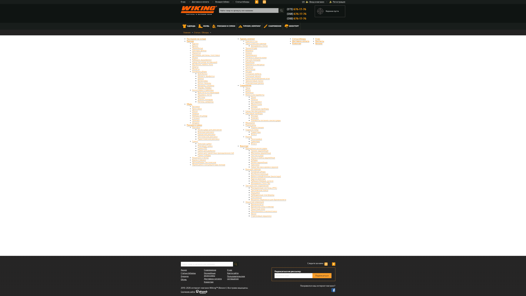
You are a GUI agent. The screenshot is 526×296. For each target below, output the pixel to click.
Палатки (249, 67)
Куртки (195, 43)
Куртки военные (258, 178)
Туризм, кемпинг (252, 26)
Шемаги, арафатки (206, 76)
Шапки (201, 78)
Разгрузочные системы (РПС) (264, 188)
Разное (248, 137)
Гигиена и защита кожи (256, 57)
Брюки (195, 46)
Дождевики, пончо (259, 46)
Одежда (191, 26)
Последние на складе (196, 39)
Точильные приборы (260, 109)
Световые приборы (254, 113)
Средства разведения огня (257, 78)
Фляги (254, 134)
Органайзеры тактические (204, 162)
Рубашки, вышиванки (201, 60)
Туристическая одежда (255, 43)
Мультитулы (256, 104)
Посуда (248, 71)
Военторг (294, 26)
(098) (296, 14)
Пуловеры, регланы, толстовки (206, 55)
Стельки (196, 118)
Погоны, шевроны (206, 102)
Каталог (319, 43)
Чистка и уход (257, 155)
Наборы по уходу (199, 116)
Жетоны (201, 97)
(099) (296, 18)
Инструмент (256, 102)
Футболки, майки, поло (202, 64)
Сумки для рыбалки (206, 151)
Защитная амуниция (254, 202)
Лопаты (254, 99)
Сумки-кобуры (204, 155)
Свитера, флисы (199, 50)
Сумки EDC (202, 148)
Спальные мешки (253, 76)
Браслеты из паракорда (208, 92)
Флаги (254, 144)
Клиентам (296, 43)
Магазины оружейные (261, 153)
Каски (253, 213)
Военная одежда (253, 169)
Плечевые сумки (205, 146)
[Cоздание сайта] (201, 293)
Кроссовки (197, 109)
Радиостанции (257, 127)
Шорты (195, 67)
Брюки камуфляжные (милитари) (266, 176)
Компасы (249, 92)
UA (303, 2)
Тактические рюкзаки (208, 137)
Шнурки (195, 123)
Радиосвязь (250, 125)
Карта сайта (232, 273)
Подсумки (255, 192)
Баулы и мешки (199, 160)
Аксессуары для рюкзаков (210, 130)
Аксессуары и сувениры (203, 90)
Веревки (249, 50)
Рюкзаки (196, 127)
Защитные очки (258, 209)
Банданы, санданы (206, 85)
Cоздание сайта (188, 292)
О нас (183, 2)
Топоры (254, 106)
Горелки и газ (251, 41)
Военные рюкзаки (206, 132)
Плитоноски (256, 197)
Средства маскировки (255, 111)
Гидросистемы (251, 130)
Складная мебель (253, 74)
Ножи (253, 97)
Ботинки (196, 106)
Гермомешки (251, 55)
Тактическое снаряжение (257, 185)
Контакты (319, 41)
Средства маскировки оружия (264, 167)
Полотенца (250, 69)
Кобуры (254, 160)
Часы (247, 88)
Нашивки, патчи (205, 95)
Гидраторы (256, 132)
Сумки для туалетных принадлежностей (216, 153)
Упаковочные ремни (254, 83)
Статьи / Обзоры (201, 32)
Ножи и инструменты (254, 95)
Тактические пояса (259, 190)
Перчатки (196, 53)
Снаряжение (274, 26)
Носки (195, 111)
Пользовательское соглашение (236, 277)
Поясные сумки (204, 144)
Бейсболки (202, 74)
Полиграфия (256, 139)
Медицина (250, 123)
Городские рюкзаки (206, 134)
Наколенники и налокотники (264, 211)
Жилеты (196, 69)
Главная (187, 32)
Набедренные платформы (262, 195)
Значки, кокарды (205, 99)
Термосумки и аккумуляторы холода (208, 164)
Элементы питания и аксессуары (266, 120)
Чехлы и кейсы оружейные (263, 157)
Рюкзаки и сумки (226, 26)
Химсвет (255, 118)
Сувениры (255, 141)
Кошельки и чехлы (200, 157)
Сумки (195, 141)
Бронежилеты (257, 204)
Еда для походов (252, 60)
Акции (184, 270)
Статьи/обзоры (242, 2)
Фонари (254, 116)
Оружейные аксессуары (256, 148)
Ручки (248, 90)
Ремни (195, 57)
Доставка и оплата (200, 2)
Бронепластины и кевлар (262, 206)
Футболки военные (259, 174)
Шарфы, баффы (204, 88)
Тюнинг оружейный (259, 151)
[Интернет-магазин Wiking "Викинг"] (199, 10)
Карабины (250, 62)
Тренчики (255, 164)
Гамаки (248, 53)
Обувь (206, 26)
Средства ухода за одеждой (204, 62)
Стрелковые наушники (261, 216)
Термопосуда (251, 48)
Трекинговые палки (254, 81)
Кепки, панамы (204, 83)
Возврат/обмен (222, 2)
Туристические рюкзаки (208, 139)
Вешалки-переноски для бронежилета (268, 199)
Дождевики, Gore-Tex (260, 183)
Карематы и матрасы (255, 64)
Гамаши (195, 113)
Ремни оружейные (259, 162)
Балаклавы (203, 81)
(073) (296, 9)
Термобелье (197, 48)
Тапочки (196, 120)
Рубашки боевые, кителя (262, 181)
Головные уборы (199, 71)
